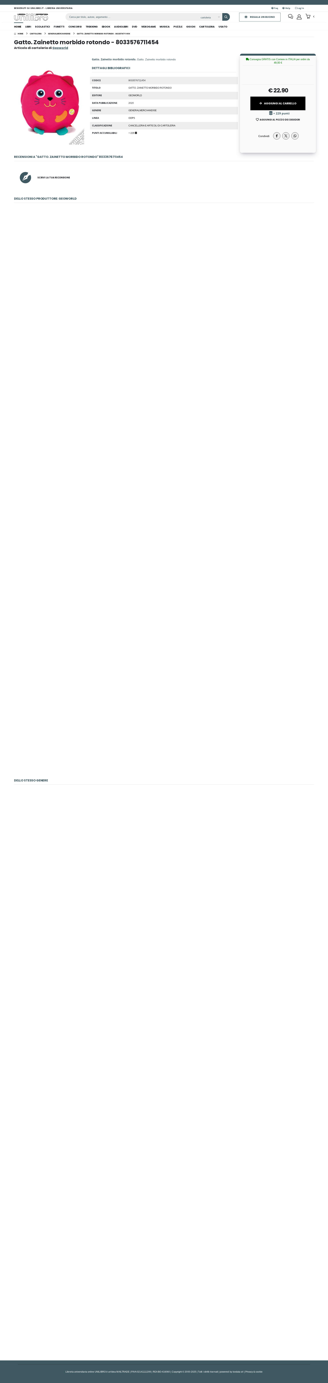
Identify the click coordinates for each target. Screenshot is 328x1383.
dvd (134, 26)
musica (165, 26)
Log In (300, 8)
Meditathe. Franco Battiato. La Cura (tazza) (164, 1034)
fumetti (59, 26)
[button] (309, 16)
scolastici (42, 26)
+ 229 (132, 132)
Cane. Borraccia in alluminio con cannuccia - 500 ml (164, 546)
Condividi (263, 136)
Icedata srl (238, 1371)
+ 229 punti (281, 113)
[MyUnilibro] (299, 16)
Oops (132, 117)
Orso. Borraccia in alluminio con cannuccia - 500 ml (164, 734)
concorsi (75, 26)
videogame (148, 26)
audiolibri (121, 26)
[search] (226, 17)
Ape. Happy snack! (164, 358)
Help (287, 8)
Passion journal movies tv (164, 1222)
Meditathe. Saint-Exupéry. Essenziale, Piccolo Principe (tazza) (164, 1128)
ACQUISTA (165, 291)
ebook (106, 26)
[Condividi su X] (285, 135)
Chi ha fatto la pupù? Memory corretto (164, 845)
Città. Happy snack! (164, 264)
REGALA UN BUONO (262, 17)
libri (28, 26)
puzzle (177, 26)
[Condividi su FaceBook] (276, 135)
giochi (190, 26)
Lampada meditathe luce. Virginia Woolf (164, 940)
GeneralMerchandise (143, 110)
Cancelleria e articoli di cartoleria (152, 125)
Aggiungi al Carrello (279, 103)
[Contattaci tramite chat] (290, 16)
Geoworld (135, 95)
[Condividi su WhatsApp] (295, 135)
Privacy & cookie (254, 1371)
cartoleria (206, 26)
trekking (92, 26)
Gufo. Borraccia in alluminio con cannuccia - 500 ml (164, 452)
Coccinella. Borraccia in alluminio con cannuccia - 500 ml (164, 640)
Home (17, 26)
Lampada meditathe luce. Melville (164, 1316)
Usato (222, 26)
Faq (276, 8)
